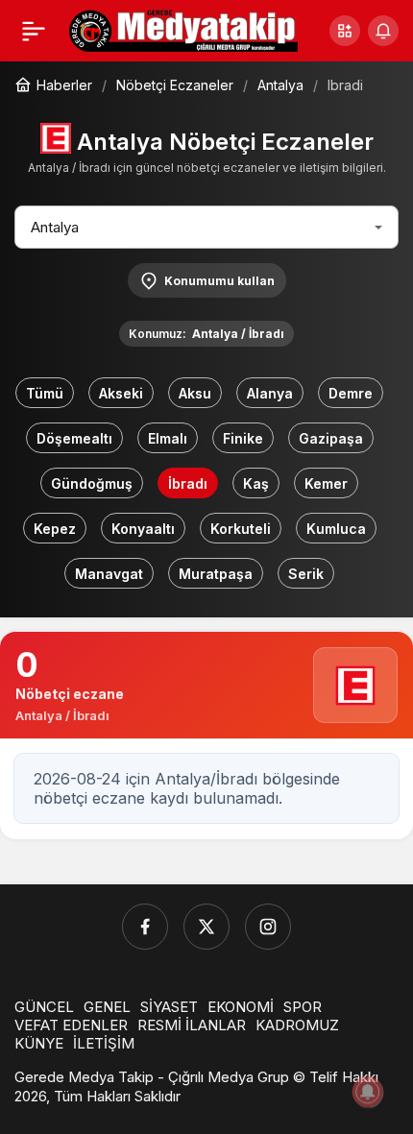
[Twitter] (206, 927)
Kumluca (336, 528)
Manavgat (109, 574)
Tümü (44, 393)
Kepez (55, 528)
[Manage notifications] (367, 1091)
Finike (243, 438)
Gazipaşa (331, 438)
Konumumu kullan (219, 281)
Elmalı (167, 438)
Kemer (326, 483)
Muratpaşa (216, 574)
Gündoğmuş (92, 483)
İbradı (187, 483)
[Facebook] (145, 927)
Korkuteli (240, 528)
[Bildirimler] (383, 30)
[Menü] (33, 31)
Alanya (270, 393)
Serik (306, 574)
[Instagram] (268, 927)
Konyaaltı (143, 528)
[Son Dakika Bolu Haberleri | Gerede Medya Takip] (183, 28)
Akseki (121, 393)
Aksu (195, 393)
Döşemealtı (74, 438)
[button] (344, 30)
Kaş (256, 483)
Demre (350, 393)
